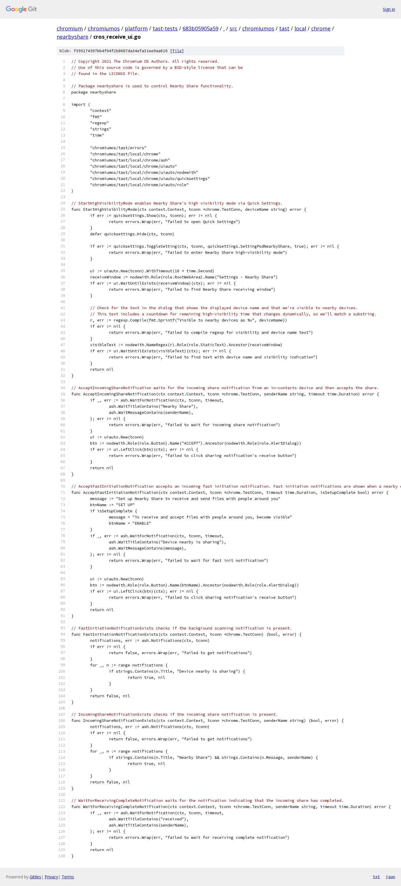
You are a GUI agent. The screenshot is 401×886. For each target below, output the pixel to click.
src (233, 28)
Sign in (389, 9)
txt (376, 876)
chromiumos (104, 28)
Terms (68, 877)
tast (284, 28)
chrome (321, 28)
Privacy (51, 877)
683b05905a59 (200, 28)
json (390, 876)
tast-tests (165, 28)
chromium (70, 28)
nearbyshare (72, 36)
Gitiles (35, 877)
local (300, 28)
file (177, 50)
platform (136, 28)
